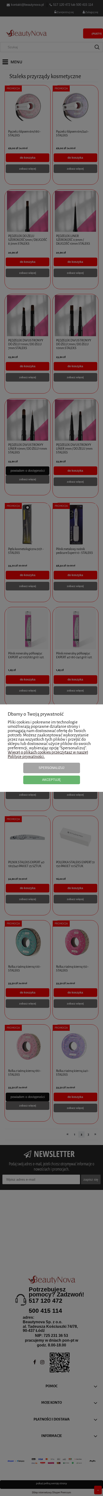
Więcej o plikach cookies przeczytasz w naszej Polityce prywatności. (48, 754)
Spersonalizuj (51, 768)
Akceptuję (51, 780)
